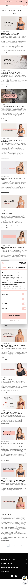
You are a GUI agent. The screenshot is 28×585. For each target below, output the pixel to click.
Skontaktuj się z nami (8, 559)
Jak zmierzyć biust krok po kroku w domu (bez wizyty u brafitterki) (13, 346)
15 (21, 545)
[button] (26, 2)
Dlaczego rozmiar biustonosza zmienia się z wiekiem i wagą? (13, 444)
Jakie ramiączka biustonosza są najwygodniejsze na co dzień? (10, 34)
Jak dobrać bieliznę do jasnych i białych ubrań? (12, 248)
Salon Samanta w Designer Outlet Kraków (13, 106)
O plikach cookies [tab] (21, 267)
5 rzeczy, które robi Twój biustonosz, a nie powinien (13, 179)
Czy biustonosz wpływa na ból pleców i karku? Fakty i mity (12, 213)
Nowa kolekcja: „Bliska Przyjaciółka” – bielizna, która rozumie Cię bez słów (12, 73)
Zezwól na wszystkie (14, 315)
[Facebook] (12, 576)
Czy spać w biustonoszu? (8, 379)
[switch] (24, 299)
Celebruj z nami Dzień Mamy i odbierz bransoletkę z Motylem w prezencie (11, 413)
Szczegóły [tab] (11, 267)
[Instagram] (16, 576)
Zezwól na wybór (14, 320)
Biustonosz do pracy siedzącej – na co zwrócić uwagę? (12, 141)
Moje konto (5, 571)
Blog (14, 13)
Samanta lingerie (6, 563)
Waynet (17, 583)
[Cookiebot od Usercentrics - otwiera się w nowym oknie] (19, 263)
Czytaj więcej (5, 52)
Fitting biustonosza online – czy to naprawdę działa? (11, 513)
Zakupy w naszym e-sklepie (9, 567)
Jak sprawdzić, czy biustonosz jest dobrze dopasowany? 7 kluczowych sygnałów (13, 481)
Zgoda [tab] (4, 267)
